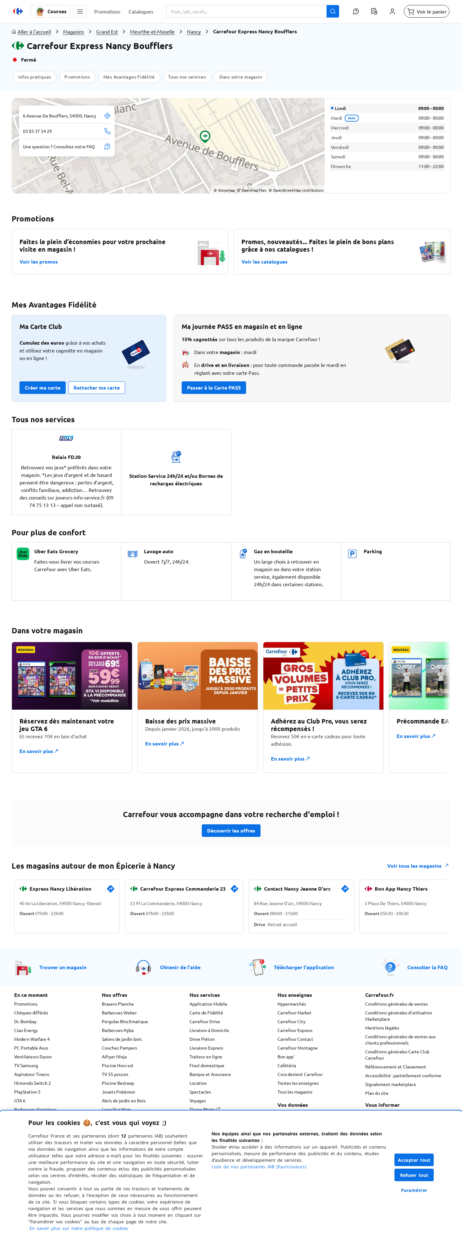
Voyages (198, 1100)
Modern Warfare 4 (32, 1039)
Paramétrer (414, 1190)
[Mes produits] (374, 11)
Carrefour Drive (205, 1021)
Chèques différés (31, 1012)
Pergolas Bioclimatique (125, 1021)
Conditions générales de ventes (396, 1004)
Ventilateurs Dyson (33, 1056)
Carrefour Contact (295, 1039)
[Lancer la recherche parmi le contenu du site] (333, 11)
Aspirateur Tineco (31, 1074)
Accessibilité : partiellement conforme (403, 1075)
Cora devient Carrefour (300, 1074)
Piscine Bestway (118, 1083)
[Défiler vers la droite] (435, 710)
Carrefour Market (294, 1012)
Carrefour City (291, 1021)
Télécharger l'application (304, 967)
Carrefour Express (295, 1030)
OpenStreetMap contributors (296, 190)
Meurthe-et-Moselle (152, 31)
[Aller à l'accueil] (18, 11)
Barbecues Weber (119, 1012)
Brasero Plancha (118, 1004)
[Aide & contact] (355, 11)
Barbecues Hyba (118, 1030)
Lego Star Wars (116, 1109)
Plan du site (376, 1093)
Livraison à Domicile (209, 1030)
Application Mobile (208, 1004)
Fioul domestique (207, 1065)
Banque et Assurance (210, 1074)
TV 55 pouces (115, 1074)
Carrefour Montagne (298, 1048)
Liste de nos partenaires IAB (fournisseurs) (259, 1167)
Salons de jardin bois (122, 1039)
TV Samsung (26, 1065)
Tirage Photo (203, 1109)
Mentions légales (382, 1027)
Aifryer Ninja (114, 1056)
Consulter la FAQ (427, 967)
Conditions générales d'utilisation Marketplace (398, 1016)
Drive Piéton (202, 1039)
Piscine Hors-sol (117, 1065)
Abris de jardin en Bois (124, 1100)
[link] (110, 891)
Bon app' (286, 1056)
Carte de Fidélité (206, 1012)
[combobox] (252, 11)
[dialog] (231, 1175)
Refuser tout (414, 1175)
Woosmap (224, 190)
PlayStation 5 (27, 1091)
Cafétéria (287, 1065)
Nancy (194, 31)
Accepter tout (414, 1160)
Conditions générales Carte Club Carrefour (397, 1055)
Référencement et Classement (395, 1066)
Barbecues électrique (35, 1109)
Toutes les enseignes (298, 1083)
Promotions (25, 1004)
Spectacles (200, 1091)
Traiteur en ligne (206, 1056)
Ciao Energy (26, 1030)
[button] (79, 11)
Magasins (73, 31)
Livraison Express (206, 1048)
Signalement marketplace (390, 1084)
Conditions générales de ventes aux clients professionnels (400, 1039)
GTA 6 (19, 1100)
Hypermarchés (292, 1004)
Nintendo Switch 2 (32, 1083)
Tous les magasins (295, 1091)
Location (198, 1083)
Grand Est (107, 31)
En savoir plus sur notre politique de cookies (79, 1228)
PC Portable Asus (31, 1048)
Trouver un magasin (62, 967)
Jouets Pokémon (118, 1091)
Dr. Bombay (25, 1021)
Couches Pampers (119, 1048)
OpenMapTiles (251, 190)
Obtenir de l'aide (180, 967)
